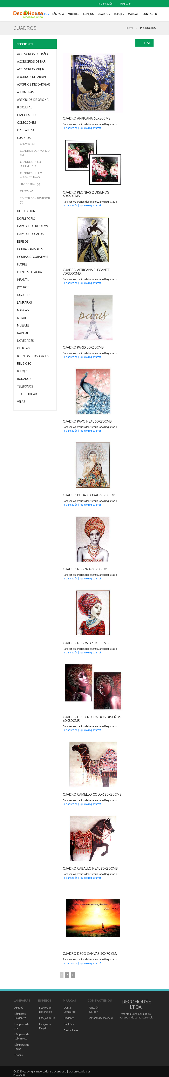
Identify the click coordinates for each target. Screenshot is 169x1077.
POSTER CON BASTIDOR (35, 200)
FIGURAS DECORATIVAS (32, 256)
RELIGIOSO (24, 363)
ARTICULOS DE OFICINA (32, 99)
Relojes (119, 13)
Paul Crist (69, 1024)
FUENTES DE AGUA (29, 272)
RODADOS (24, 379)
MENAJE (22, 317)
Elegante (69, 1017)
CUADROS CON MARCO (35, 152)
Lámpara (58, 13)
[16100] (84, 391)
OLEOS (27, 191)
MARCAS (23, 310)
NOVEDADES (25, 340)
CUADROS (24, 138)
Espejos (88, 13)
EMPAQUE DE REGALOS (32, 226)
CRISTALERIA (25, 130)
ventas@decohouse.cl (101, 1017)
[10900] (84, 687)
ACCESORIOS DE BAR (31, 61)
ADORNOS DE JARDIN (31, 77)
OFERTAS (23, 348)
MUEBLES (23, 325)
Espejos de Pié (47, 1017)
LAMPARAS (24, 302)
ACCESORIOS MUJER (30, 69)
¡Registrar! (125, 3)
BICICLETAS (24, 107)
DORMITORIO (26, 218)
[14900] (84, 83)
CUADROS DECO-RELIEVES (31, 164)
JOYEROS (23, 287)
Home (130, 27)
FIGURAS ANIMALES (30, 249)
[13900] (84, 162)
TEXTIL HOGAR (27, 394)
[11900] (84, 539)
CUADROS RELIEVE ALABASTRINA (31, 175)
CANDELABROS (27, 115)
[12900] (84, 764)
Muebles (73, 13)
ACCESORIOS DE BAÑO (32, 54)
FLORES (22, 264)
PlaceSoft (19, 1075)
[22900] (84, 465)
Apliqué (18, 1007)
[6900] (84, 317)
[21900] (84, 240)
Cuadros (104, 13)
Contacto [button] (149, 13)
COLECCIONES (26, 122)
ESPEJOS (23, 241)
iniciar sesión (105, 3)
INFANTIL (23, 279)
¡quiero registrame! (90, 127)
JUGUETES (23, 295)
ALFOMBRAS (25, 92)
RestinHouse (71, 1030)
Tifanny (18, 1055)
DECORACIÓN (26, 211)
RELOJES (22, 371)
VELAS (21, 401)
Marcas (133, 13)
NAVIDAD (23, 333)
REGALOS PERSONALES (33, 356)
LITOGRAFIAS (30, 184)
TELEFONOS (25, 386)
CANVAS (27, 143)
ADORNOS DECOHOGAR (33, 84)
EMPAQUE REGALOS (30, 234)
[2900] (84, 918)
